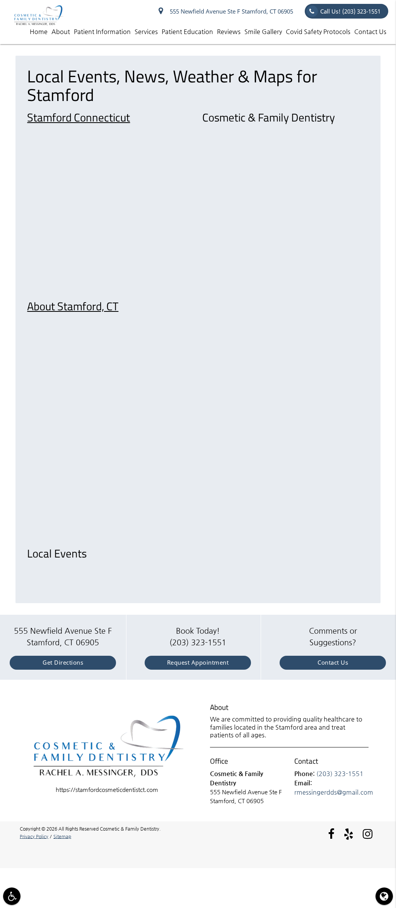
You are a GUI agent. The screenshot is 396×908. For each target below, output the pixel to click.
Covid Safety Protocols (318, 31)
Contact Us (370, 31)
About (60, 31)
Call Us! (350, 11)
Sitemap (62, 836)
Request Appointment (198, 662)
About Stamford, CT (72, 306)
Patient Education (187, 31)
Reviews (229, 31)
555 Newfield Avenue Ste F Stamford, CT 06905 (230, 11)
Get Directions (63, 662)
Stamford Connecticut (78, 117)
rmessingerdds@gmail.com (333, 792)
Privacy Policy (34, 836)
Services (146, 31)
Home (39, 31)
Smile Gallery (263, 31)
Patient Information (102, 31)
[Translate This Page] (384, 896)
